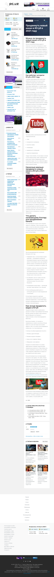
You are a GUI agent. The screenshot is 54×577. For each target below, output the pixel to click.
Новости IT (6, 541)
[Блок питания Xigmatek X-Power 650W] (8, 43)
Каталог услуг (7, 539)
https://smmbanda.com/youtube (33, 374)
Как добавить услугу (9, 532)
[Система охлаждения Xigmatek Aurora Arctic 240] (8, 34)
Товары (27, 499)
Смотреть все (9, 72)
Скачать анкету (8, 529)
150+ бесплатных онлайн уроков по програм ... (31, 474)
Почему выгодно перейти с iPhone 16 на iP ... (42, 474)
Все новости (9, 168)
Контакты (27, 520)
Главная (26, 14)
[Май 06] (43, 447)
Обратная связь (8, 548)
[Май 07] (31, 447)
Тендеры (6, 544)
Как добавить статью (9, 534)
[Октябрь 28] (31, 468)
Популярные (14, 29)
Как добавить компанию (10, 527)
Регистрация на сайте (9, 525)
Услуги (27, 502)
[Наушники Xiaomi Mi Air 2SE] (8, 50)
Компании (27, 504)
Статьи (30, 14)
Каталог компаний (8, 536)
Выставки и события (9, 546)
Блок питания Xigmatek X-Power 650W (15, 43)
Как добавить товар (9, 531)
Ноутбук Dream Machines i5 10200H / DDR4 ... (15, 57)
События (27, 512)
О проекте (27, 517)
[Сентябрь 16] (43, 468)
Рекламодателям (27, 514)
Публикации (27, 507)
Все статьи (45, 441)
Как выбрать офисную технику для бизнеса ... (42, 453)
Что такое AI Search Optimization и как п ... (31, 454)
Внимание (7, 29)
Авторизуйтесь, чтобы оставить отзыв (34, 436)
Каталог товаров (8, 537)
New (20, 29)
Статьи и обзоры (8, 543)
